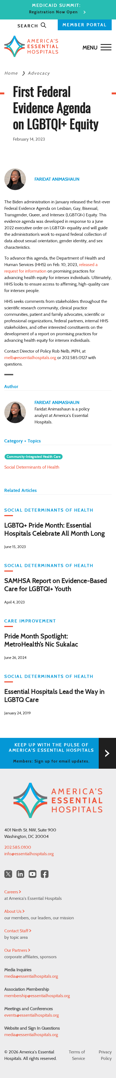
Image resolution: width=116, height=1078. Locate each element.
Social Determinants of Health (31, 467)
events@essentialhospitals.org (31, 1015)
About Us (13, 911)
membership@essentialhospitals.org (37, 996)
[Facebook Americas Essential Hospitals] (45, 874)
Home (11, 73)
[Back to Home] (56, 46)
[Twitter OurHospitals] (8, 874)
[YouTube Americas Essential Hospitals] (32, 874)
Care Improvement (30, 621)
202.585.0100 (17, 847)
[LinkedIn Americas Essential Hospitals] (20, 874)
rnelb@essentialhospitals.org (30, 358)
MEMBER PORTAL (85, 25)
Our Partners (16, 950)
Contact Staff (16, 931)
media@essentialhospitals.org (31, 976)
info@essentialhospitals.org (29, 854)
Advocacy (39, 73)
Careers (11, 892)
